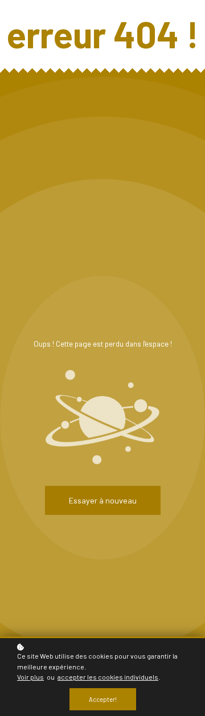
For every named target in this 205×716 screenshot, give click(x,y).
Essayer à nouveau (103, 500)
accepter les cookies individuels (108, 677)
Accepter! (103, 699)
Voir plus (30, 677)
